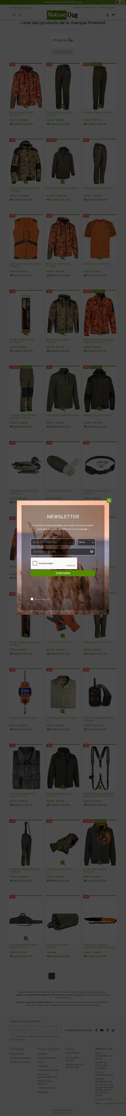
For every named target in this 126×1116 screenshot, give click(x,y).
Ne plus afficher (41, 599)
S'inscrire (63, 573)
